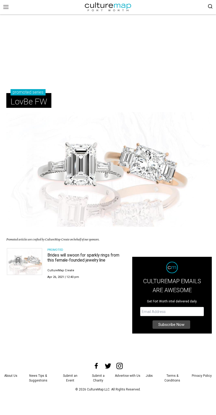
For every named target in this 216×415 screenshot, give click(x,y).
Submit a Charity (98, 378)
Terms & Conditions (172, 378)
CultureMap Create (60, 270)
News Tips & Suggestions (38, 378)
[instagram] (119, 366)
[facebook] (96, 366)
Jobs (149, 376)
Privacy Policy (202, 376)
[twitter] (108, 366)
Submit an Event (70, 378)
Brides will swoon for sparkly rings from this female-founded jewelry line (83, 258)
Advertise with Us (127, 376)
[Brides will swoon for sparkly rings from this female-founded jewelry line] (24, 261)
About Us (10, 376)
